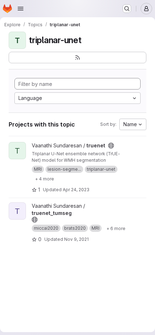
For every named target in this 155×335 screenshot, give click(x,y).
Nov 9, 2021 (76, 239)
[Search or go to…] (127, 8)
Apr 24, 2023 (76, 189)
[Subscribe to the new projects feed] (77, 57)
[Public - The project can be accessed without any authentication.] (111, 145)
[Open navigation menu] (20, 8)
